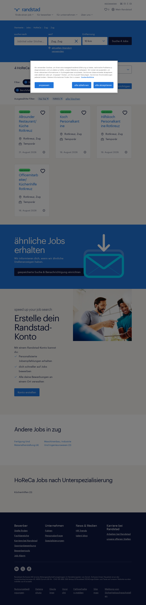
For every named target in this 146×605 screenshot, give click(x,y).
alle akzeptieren (103, 85)
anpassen (44, 85)
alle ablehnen (81, 85)
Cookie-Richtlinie (87, 77)
